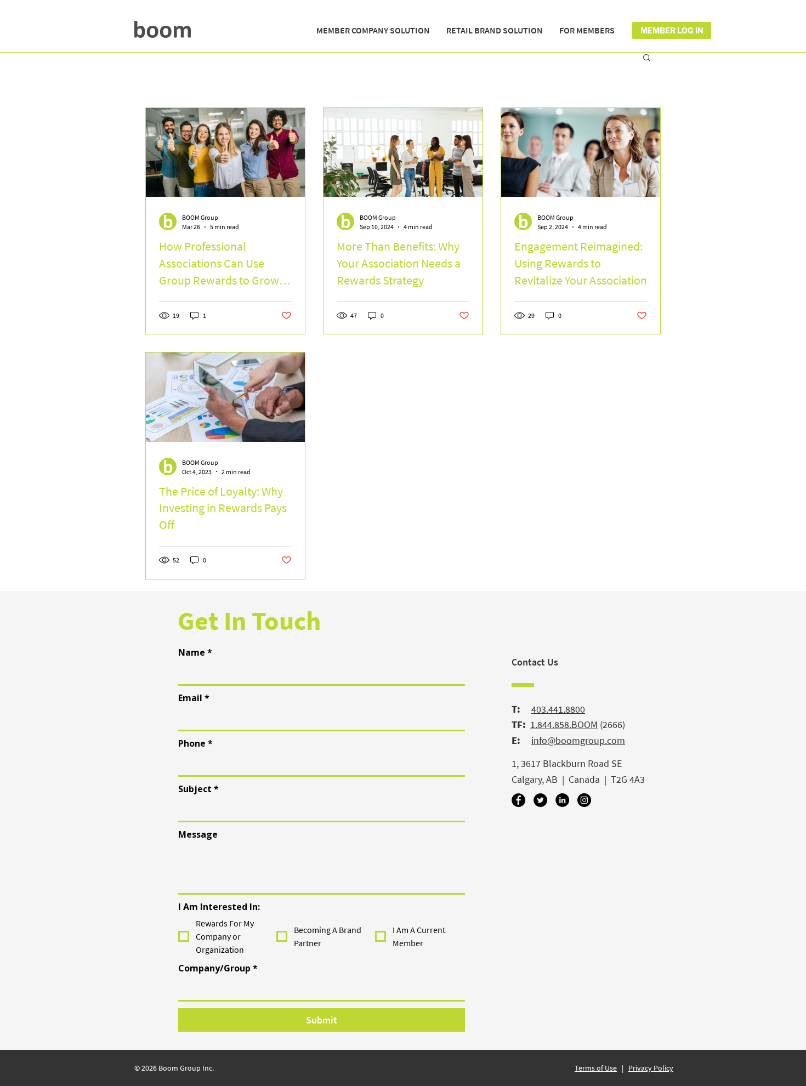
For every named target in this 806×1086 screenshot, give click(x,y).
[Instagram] (584, 800)
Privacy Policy (650, 1068)
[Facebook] (518, 800)
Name (195, 652)
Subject (198, 788)
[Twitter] (540, 800)
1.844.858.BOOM (564, 724)
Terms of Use (596, 1068)
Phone (195, 743)
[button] (373, 30)
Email (193, 697)
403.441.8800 (558, 709)
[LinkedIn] (562, 800)
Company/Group (218, 968)
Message (198, 834)
